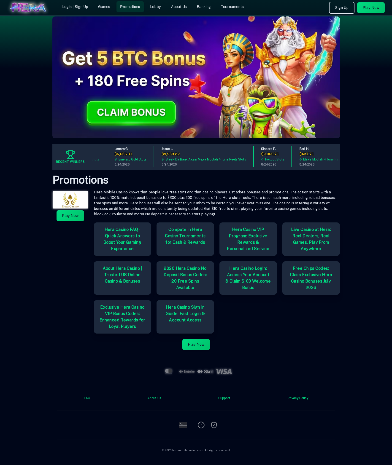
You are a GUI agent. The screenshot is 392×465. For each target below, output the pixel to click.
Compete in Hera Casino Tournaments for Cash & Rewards (185, 236)
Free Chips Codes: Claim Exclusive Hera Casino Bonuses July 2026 (311, 278)
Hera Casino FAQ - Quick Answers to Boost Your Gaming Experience (122, 239)
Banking (204, 7)
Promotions (130, 7)
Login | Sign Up (75, 7)
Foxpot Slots (267, 159)
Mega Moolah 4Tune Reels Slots (320, 159)
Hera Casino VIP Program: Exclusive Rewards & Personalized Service (248, 239)
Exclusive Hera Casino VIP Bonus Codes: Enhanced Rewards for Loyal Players (122, 317)
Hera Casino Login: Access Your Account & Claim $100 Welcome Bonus (248, 278)
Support (224, 398)
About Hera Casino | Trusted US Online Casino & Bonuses (122, 274)
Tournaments (232, 7)
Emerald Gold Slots (125, 159)
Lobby (155, 7)
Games (104, 7)
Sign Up (342, 7)
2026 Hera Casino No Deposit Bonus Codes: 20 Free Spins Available (185, 278)
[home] (30, 12)
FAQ (87, 398)
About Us (179, 7)
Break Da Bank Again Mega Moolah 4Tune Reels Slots (198, 159)
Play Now (371, 7)
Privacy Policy (297, 398)
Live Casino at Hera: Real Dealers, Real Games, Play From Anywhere (311, 239)
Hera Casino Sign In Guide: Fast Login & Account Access (185, 313)
